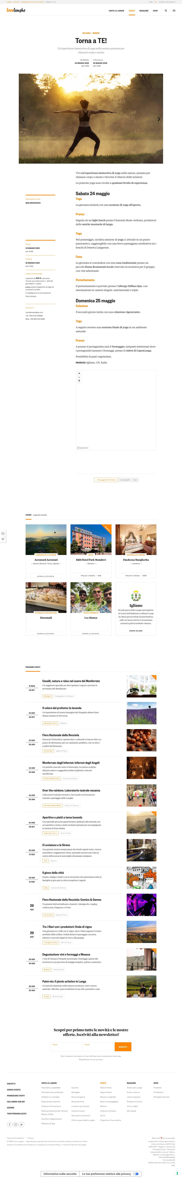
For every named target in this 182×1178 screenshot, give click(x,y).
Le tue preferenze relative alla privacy (106, 1173)
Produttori (158, 1092)
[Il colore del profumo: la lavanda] (141, 713)
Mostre (103, 1106)
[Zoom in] (79, 373)
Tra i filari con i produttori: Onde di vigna (67, 927)
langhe (16, 10)
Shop (155, 10)
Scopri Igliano (136, 631)
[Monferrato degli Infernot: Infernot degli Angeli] (141, 768)
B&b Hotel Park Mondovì (91, 559)
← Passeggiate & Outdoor (105, 480)
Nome (55, 1044)
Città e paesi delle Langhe (83, 1120)
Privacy (31, 1138)
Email (87, 1044)
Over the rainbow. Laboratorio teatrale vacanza (71, 790)
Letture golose (133, 1097)
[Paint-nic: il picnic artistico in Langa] (141, 986)
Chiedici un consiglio (50, 1097)
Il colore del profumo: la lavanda (61, 708)
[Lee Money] (91, 597)
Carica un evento (167, 2)
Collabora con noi (16, 1101)
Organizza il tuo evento (110, 1120)
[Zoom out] (79, 377)
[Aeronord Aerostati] (46, 539)
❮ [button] (23, 118)
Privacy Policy (54, 1145)
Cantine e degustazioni (51, 1119)
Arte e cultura (133, 1092)
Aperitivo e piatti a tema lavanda (62, 817)
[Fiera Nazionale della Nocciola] (141, 741)
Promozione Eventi (16, 1095)
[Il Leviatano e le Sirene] (141, 851)
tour (135, 480)
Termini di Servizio (70, 1145)
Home (9, 2)
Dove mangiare (78, 1097)
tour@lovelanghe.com (34, 312)
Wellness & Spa (48, 1123)
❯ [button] (158, 118)
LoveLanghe (125, 480)
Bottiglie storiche (161, 1097)
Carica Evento (14, 1089)
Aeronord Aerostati (46, 559)
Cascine (74, 1087)
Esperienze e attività (50, 1101)
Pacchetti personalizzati (52, 1092)
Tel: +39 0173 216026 (34, 316)
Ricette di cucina (134, 1101)
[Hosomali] (46, 597)
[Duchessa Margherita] (136, 539)
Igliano (136, 605)
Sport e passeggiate (109, 1101)
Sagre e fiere (106, 1092)
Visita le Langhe (116, 10)
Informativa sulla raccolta (60, 1173)
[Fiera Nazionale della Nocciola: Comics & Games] (141, 905)
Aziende (10, 1107)
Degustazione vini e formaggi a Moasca (66, 954)
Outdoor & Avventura (51, 1106)
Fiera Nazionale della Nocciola (60, 735)
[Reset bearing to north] (79, 381)
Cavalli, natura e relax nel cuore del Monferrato (71, 681)
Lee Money (91, 617)
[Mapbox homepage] (82, 447)
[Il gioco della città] (141, 878)
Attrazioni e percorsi (80, 1115)
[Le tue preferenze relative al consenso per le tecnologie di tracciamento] (177, 1173)
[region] (116, 410)
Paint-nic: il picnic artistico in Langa (64, 981)
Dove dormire (77, 1101)
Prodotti (157, 1087)
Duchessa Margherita (136, 559)
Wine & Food (105, 1087)
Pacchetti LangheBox (51, 1087)
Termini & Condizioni (15, 1138)
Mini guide (131, 1111)
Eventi (16, 2)
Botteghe (75, 1092)
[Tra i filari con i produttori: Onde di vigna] (141, 932)
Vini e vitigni (132, 1106)
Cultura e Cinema (108, 1111)
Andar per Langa (134, 1087)
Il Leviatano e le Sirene (56, 845)
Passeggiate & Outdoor (32, 2)
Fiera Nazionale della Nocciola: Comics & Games (71, 899)
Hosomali (46, 617)
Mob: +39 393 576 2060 (35, 319)
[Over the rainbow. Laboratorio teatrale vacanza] (141, 795)
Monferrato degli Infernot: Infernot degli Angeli (71, 762)
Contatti (11, 1083)
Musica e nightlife (108, 1097)
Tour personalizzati (17, 1113)
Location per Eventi (80, 1106)
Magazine (143, 10)
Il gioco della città (53, 872)
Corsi (102, 1115)
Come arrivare (78, 1111)
